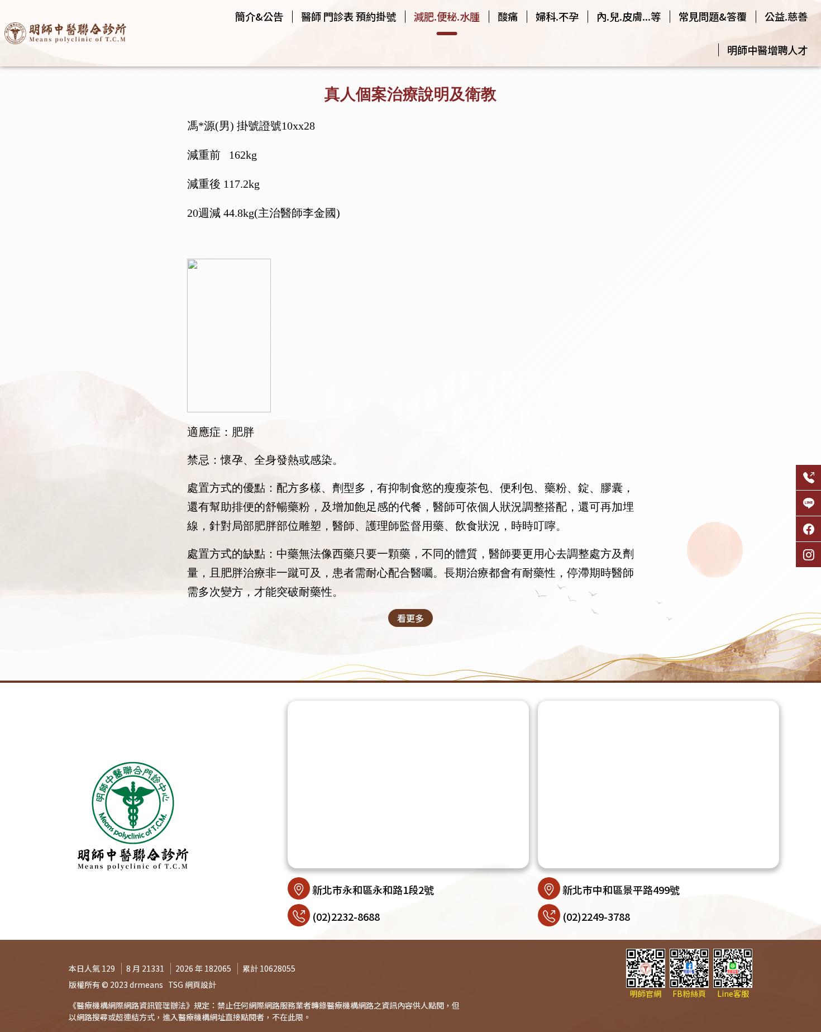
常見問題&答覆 (713, 16)
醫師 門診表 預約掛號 (348, 16)
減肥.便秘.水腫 (447, 16)
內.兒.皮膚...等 (628, 16)
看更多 (410, 618)
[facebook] (808, 528)
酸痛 (508, 16)
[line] (808, 503)
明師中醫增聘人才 (767, 49)
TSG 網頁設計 (192, 984)
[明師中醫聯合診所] (65, 33)
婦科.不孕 (557, 16)
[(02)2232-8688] (808, 477)
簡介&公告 (259, 16)
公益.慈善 (786, 16)
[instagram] (808, 554)
